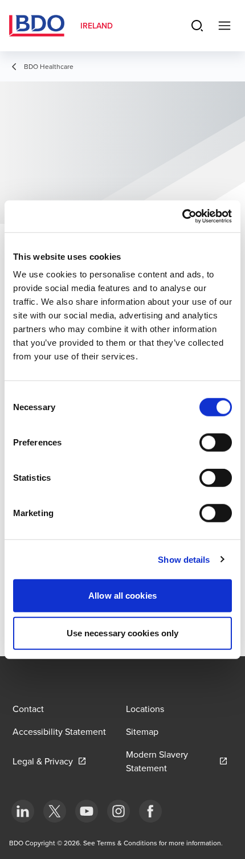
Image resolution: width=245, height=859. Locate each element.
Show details (184, 559)
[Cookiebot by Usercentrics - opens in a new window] (182, 216)
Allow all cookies (122, 595)
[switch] (215, 442)
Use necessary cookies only (123, 632)
